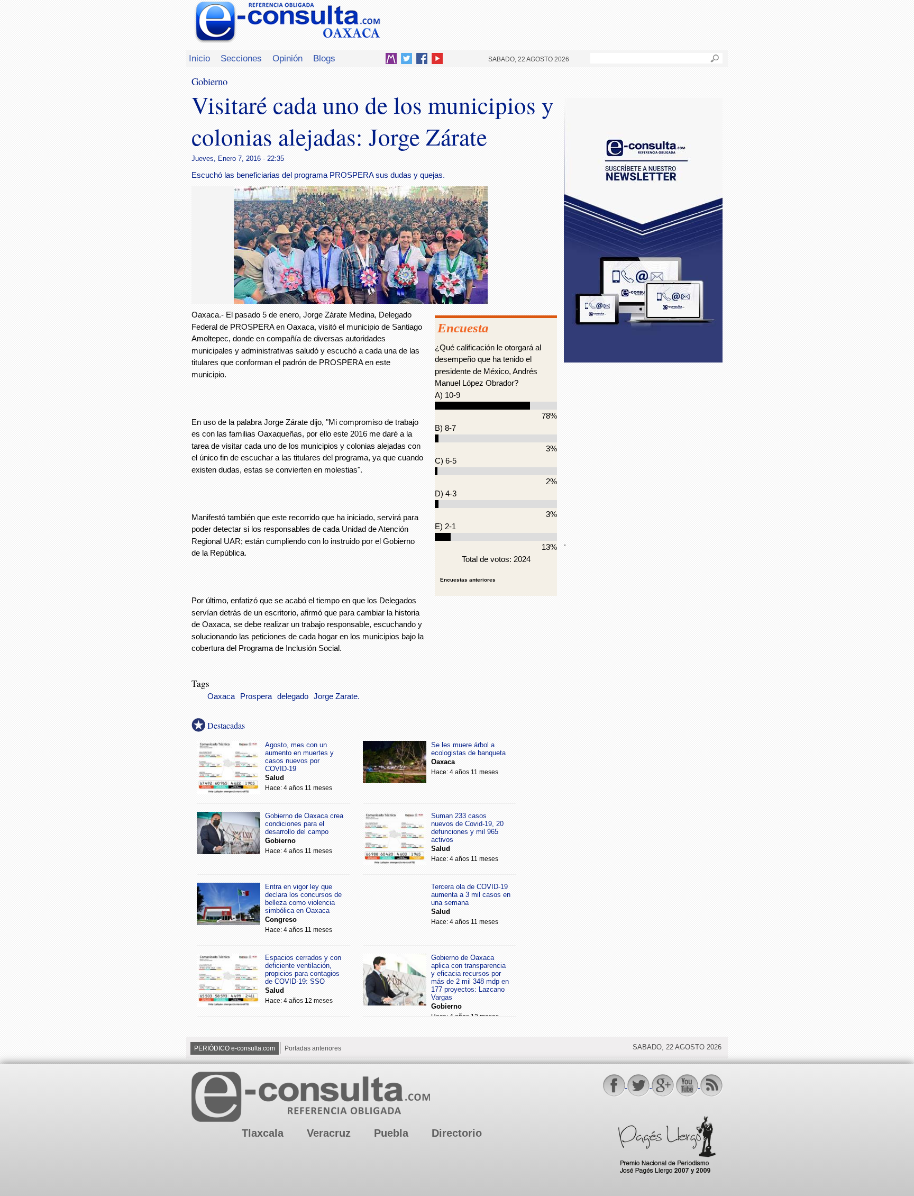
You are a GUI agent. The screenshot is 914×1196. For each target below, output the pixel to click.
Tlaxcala (263, 1133)
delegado (292, 696)
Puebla (391, 1133)
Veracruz (329, 1133)
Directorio (457, 1133)
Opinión (287, 58)
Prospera (256, 696)
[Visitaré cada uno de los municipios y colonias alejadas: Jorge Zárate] (361, 300)
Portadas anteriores (313, 1048)
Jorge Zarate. (337, 696)
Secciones (241, 58)
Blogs (324, 58)
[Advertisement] (643, 444)
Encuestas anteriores (468, 580)
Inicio (199, 58)
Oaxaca (221, 696)
